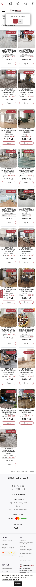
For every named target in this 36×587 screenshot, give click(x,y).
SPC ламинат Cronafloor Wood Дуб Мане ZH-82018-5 (9, 170)
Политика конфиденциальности (26, 542)
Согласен (18, 584)
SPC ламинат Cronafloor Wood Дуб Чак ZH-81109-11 (26, 410)
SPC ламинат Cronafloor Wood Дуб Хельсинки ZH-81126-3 (9, 410)
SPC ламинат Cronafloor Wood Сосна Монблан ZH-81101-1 (8, 451)
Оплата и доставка (26, 553)
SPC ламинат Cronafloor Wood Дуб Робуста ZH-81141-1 (9, 329)
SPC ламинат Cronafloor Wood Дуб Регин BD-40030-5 (26, 289)
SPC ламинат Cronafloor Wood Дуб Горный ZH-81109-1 (9, 90)
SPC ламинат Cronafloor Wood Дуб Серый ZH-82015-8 (9, 370)
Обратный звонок (18, 494)
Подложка (5, 544)
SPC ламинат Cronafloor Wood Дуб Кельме (9, 130)
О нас (21, 556)
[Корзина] (33, 4)
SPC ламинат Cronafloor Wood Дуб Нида (26, 210)
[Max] (10, 3)
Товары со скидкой (8, 548)
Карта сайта (5, 571)
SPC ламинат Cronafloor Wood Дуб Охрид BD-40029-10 (26, 249)
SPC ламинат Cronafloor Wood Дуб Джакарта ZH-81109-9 (26, 90)
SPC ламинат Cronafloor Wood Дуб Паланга (9, 289)
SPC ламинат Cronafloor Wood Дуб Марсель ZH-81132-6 (26, 170)
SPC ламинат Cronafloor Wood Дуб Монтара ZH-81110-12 (9, 210)
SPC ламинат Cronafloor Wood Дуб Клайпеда (26, 130)
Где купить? (23, 546)
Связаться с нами (25, 560)
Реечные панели (7, 541)
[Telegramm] (17, 3)
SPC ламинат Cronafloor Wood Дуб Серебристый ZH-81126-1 (26, 330)
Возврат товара (7, 568)
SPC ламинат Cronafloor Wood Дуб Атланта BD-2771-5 (9, 51)
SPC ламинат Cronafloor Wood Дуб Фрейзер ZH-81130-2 (26, 370)
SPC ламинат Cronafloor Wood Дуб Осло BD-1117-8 (9, 249)
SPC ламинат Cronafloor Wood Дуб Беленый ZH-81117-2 (26, 51)
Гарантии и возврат (26, 550)
